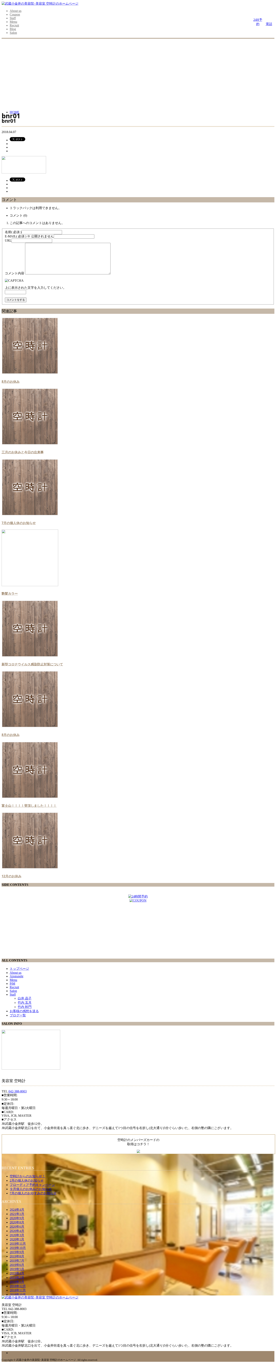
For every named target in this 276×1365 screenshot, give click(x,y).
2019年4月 (17, 1273)
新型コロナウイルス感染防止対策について (32, 664)
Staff (13, 18)
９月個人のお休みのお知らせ (31, 1189)
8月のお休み (11, 381)
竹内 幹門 (25, 1007)
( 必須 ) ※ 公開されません (29, 236)
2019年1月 (17, 1282)
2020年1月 (17, 1239)
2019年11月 (18, 1243)
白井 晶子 (25, 998)
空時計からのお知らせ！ (27, 1176)
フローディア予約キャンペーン (32, 1184)
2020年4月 (17, 1231)
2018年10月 (18, 1294)
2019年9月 (17, 1252)
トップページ (19, 968)
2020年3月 (17, 1235)
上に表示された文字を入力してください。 (35, 287)
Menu (13, 21)
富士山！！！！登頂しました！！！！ (29, 805)
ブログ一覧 (18, 1015)
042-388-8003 (17, 1091)
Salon (13, 32)
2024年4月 (17, 1209)
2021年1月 (17, 1214)
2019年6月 (17, 1265)
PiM (12, 983)
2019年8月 (17, 1256)
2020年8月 (17, 1222)
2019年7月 (17, 1260)
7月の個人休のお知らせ (19, 523)
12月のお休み (11, 876)
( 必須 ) (13, 232)
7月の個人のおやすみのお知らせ (33, 1193)
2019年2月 (17, 1277)
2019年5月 (17, 1269)
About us (15, 11)
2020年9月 (17, 1218)
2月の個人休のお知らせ (27, 1180)
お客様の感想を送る (24, 1011)
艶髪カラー (10, 593)
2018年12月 (18, 1286)
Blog (13, 29)
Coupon (15, 14)
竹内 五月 (25, 1002)
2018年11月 (18, 1290)
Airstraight (16, 976)
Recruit (14, 25)
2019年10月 (18, 1248)
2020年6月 (17, 1226)
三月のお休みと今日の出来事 (23, 452)
